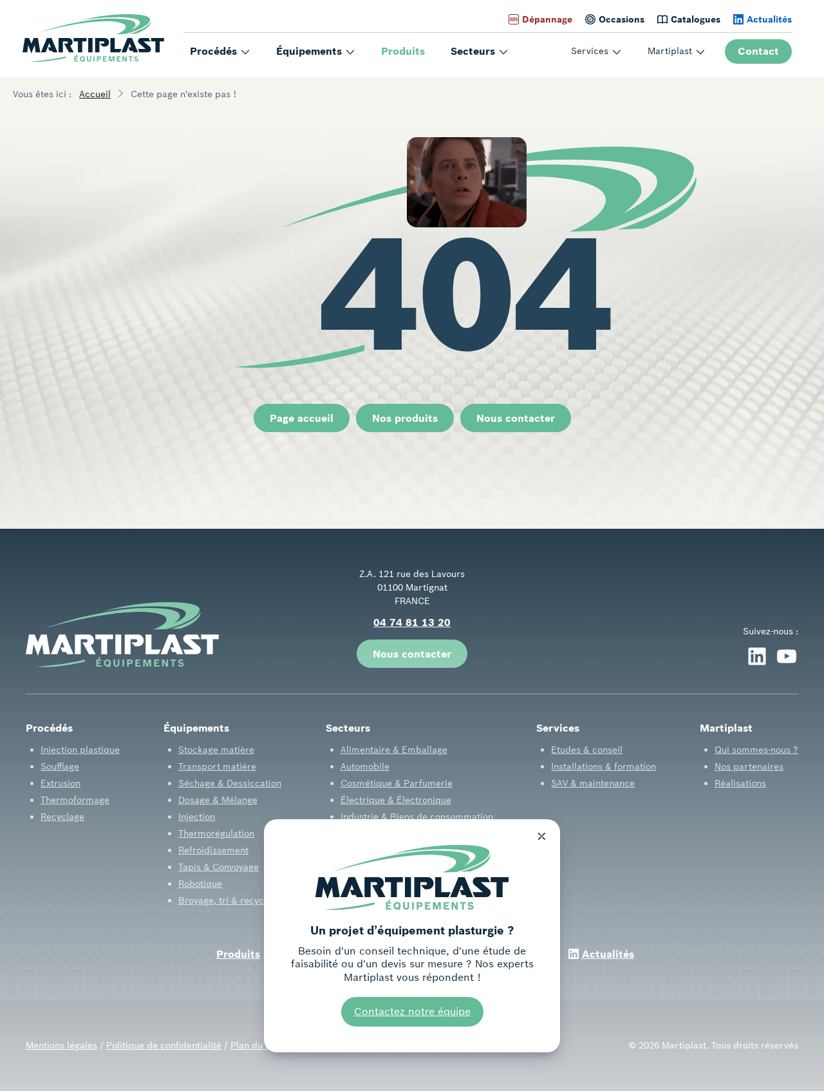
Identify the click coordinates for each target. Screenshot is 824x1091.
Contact (758, 50)
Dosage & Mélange (218, 800)
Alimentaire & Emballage (394, 749)
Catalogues (695, 19)
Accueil (95, 94)
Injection (196, 816)
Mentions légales (61, 1045)
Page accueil (301, 418)
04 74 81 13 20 (412, 622)
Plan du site (255, 1045)
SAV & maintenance (593, 783)
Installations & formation (603, 766)
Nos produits (405, 418)
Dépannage (547, 19)
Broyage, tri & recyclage (230, 900)
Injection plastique (80, 749)
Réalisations (740, 783)
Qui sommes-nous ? (756, 749)
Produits (403, 50)
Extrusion (60, 783)
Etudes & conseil (587, 749)
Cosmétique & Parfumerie (397, 783)
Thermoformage (75, 800)
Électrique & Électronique (396, 800)
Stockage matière (216, 749)
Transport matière (217, 766)
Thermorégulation (216, 833)
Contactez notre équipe (412, 1011)
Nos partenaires (749, 766)
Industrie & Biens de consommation (417, 816)
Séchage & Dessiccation (229, 783)
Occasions (621, 19)
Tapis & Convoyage (218, 867)
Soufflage (60, 766)
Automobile (365, 766)
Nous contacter (515, 418)
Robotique (200, 883)
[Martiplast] (93, 38)
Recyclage (62, 816)
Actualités (769, 19)
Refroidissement (213, 850)
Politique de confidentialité (163, 1045)
